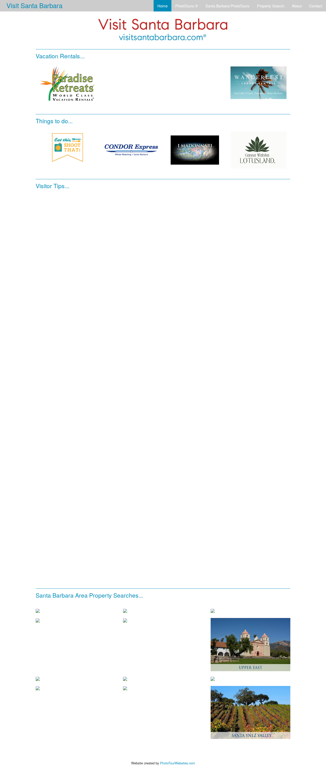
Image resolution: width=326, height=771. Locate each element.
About (297, 5)
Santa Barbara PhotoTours (227, 5)
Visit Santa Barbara (34, 5)
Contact (315, 5)
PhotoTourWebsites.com (177, 763)
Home (162, 5)
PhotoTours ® (186, 5)
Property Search (270, 5)
